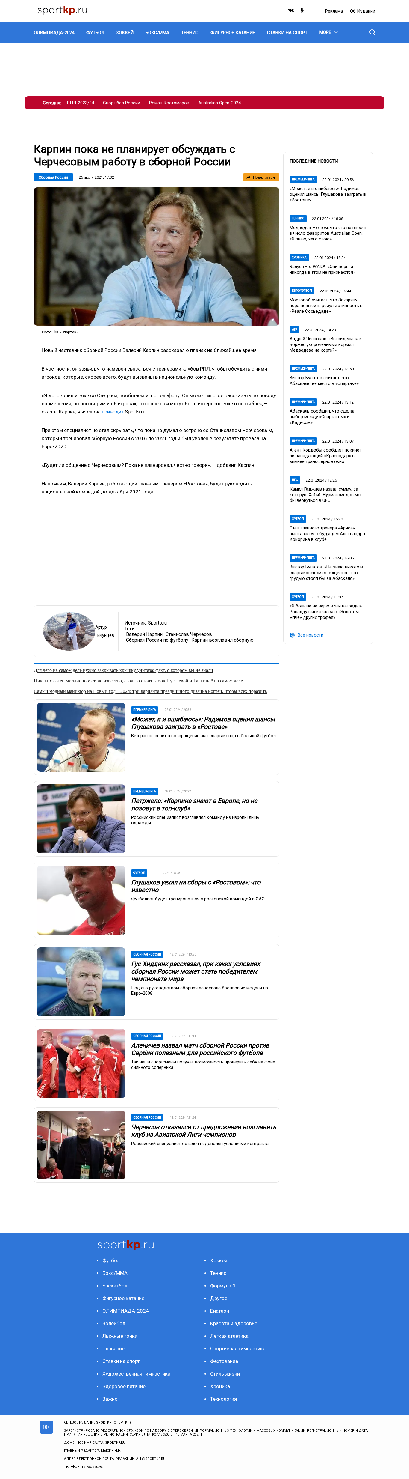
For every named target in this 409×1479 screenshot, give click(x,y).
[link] (156, 256)
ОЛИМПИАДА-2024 (125, 1311)
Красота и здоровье (233, 1323)
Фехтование (224, 1361)
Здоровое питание (124, 1386)
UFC (295, 480)
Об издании (362, 11)
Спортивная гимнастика (238, 1349)
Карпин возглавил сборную (222, 640)
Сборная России (53, 177)
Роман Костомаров (169, 103)
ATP (294, 329)
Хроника (299, 257)
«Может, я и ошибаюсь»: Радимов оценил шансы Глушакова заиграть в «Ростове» (203, 723)
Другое (218, 1298)
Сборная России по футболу (157, 640)
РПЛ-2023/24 (80, 103)
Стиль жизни (225, 1374)
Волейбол (113, 1323)
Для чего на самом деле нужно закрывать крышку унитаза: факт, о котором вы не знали (123, 670)
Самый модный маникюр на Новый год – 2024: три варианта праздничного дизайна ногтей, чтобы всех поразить (150, 691)
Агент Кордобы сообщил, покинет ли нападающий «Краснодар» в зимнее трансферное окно (325, 455)
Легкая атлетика (229, 1336)
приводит (113, 412)
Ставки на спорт (121, 1361)
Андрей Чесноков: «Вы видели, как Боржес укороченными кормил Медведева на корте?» (326, 344)
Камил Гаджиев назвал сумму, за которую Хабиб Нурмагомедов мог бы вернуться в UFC (326, 494)
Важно (110, 1399)
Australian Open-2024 (219, 103)
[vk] (291, 11)
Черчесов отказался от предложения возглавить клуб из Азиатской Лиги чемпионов (203, 1130)
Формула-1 (223, 1286)
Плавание (113, 1349)
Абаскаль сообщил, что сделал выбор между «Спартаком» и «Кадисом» (322, 416)
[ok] (302, 11)
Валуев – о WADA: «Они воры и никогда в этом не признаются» (322, 269)
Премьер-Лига (303, 179)
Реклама (334, 11)
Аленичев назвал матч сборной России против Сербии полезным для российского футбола (200, 1049)
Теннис (298, 218)
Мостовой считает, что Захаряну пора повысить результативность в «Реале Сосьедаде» (326, 305)
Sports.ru (157, 623)
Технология (223, 1399)
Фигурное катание (123, 1298)
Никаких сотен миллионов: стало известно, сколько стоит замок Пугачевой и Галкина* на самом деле (138, 680)
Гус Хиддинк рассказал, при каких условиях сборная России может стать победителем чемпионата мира (195, 971)
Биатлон (219, 1311)
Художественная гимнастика (136, 1374)
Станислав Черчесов (189, 634)
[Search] (372, 32)
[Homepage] (62, 11)
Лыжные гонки (119, 1336)
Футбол (298, 518)
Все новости (310, 635)
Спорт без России (121, 103)
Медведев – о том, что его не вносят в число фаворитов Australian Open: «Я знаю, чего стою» (328, 233)
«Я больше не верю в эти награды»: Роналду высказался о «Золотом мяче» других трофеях (326, 611)
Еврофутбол (302, 290)
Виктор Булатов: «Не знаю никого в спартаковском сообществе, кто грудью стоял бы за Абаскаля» (326, 572)
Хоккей (218, 1260)
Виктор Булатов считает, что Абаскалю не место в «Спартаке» (324, 380)
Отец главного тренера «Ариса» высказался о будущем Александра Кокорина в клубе (327, 533)
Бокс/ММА (115, 1273)
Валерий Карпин (144, 634)
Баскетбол (114, 1286)
